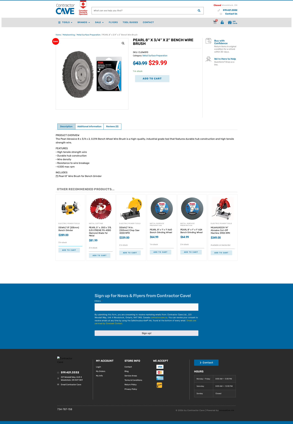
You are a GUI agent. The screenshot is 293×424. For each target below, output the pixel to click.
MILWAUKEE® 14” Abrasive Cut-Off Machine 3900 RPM (220, 230)
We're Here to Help (225, 58)
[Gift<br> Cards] (230, 22)
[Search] (199, 10)
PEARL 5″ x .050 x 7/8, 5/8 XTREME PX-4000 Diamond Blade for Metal (100, 231)
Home (58, 35)
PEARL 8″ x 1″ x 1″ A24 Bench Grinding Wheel (191, 231)
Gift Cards (235, 22)
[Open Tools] (72, 22)
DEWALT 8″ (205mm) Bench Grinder (68, 229)
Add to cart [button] (69, 250)
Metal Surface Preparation (88, 35)
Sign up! (146, 333)
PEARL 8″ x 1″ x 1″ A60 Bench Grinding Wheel (161, 231)
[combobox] (143, 10)
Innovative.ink (226, 410)
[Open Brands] (89, 22)
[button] (123, 43)
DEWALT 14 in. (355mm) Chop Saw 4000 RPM (129, 230)
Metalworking (69, 35)
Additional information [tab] (89, 126)
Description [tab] (66, 126)
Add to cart (152, 78)
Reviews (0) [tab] (112, 126)
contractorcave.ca (158, 317)
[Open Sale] (103, 22)
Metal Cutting (96, 223)
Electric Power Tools (69, 223)
